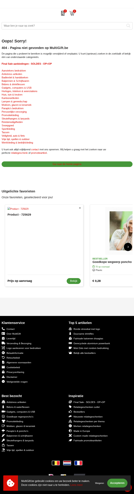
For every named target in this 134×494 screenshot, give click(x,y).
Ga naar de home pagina (67, 164)
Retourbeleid (13, 357)
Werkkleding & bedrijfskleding (17, 142)
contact (35, 149)
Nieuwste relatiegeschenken (88, 416)
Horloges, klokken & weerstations (19, 91)
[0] (62, 13)
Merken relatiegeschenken (87, 426)
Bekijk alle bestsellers (85, 353)
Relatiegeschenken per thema (89, 421)
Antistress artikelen (12, 74)
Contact (11, 329)
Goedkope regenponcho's (20, 416)
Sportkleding (8, 128)
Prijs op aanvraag (20, 280)
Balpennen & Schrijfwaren (15, 80)
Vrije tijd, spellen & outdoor (16, 139)
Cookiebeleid (13, 367)
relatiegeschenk (19, 152)
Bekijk (73, 281)
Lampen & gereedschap (14, 101)
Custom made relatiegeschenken (91, 435)
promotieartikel (39, 152)
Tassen (5, 132)
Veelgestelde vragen (17, 381)
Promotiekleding (10, 115)
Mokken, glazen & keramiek (17, 104)
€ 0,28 (96, 280)
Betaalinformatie (15, 353)
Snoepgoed (8, 125)
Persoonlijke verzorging (14, 111)
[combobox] (63, 26)
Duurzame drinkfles (84, 333)
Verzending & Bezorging (19, 343)
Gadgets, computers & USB (17, 87)
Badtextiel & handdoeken (15, 77)
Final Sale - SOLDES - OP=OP (89, 402)
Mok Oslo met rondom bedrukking (91, 348)
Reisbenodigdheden (12, 122)
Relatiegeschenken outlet (87, 407)
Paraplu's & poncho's (17, 431)
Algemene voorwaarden (19, 362)
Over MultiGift (14, 333)
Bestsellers (79, 411)
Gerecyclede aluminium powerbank (92, 343)
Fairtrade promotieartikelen (88, 440)
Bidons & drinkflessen (13, 84)
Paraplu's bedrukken (13, 108)
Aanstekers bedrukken (14, 70)
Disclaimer (12, 377)
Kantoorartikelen (10, 98)
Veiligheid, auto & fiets (13, 135)
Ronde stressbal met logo (87, 329)
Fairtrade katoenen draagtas (88, 338)
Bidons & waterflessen (18, 407)
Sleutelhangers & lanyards (16, 118)
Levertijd (11, 338)
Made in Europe (82, 431)
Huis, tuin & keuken (12, 94)
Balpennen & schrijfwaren (20, 435)
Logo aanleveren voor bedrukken (24, 348)
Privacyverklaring (15, 372)
